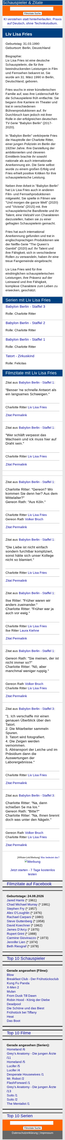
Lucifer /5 (13, 1066)
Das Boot (13, 1021)
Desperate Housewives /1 (25, 1074)
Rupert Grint (15, 933)
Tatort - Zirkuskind (20, 356)
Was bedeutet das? (50, 857)
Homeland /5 (16, 1062)
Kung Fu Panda (18, 983)
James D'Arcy (17, 929)
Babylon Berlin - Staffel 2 (25, 323)
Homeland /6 (16, 1049)
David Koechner (18, 925)
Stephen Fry (15, 908)
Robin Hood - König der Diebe (28, 1000)
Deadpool (14, 1004)
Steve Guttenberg (19, 921)
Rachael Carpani (19, 917)
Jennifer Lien (16, 942)
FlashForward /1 (18, 1083)
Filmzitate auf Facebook (29, 884)
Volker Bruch (34, 519)
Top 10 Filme (19, 1033)
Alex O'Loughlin (18, 913)
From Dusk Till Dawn (21, 995)
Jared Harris (15, 900)
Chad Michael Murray (22, 904)
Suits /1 (12, 1095)
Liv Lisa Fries (37, 407)
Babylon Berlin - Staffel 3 (25, 306)
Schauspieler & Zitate (23, 2)
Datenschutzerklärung (25, 1132)
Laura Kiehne (29, 630)
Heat (10, 1016)
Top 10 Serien (20, 1116)
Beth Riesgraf (16, 946)
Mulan (11, 991)
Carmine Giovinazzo (21, 938)
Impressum (46, 1132)
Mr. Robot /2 (15, 1078)
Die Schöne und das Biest (25, 1008)
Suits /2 (12, 1099)
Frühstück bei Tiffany (22, 1012)
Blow (10, 975)
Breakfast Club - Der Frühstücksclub (33, 979)
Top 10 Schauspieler (26, 958)
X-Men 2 (13, 987)
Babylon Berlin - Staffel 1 (25, 339)
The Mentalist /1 (18, 1103)
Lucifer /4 (13, 1070)
